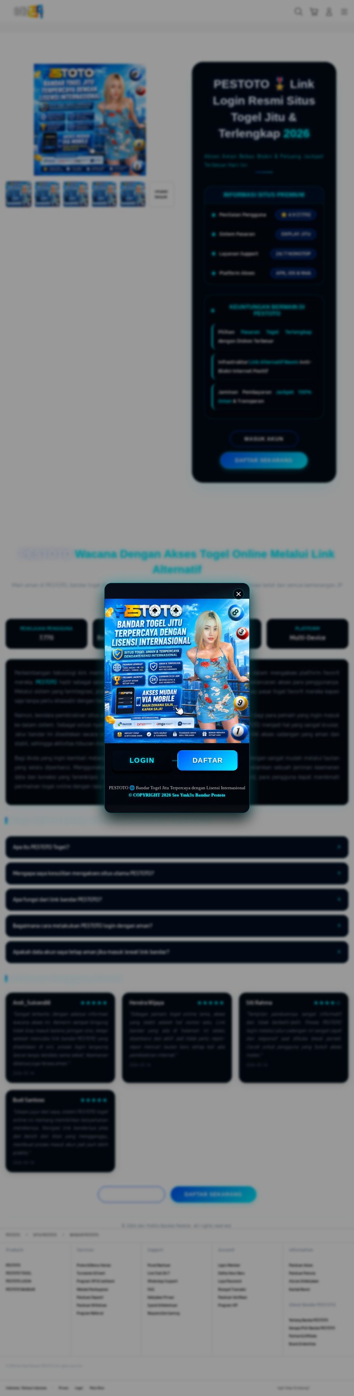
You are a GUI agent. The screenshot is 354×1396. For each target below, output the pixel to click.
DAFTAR (208, 760)
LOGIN (142, 760)
